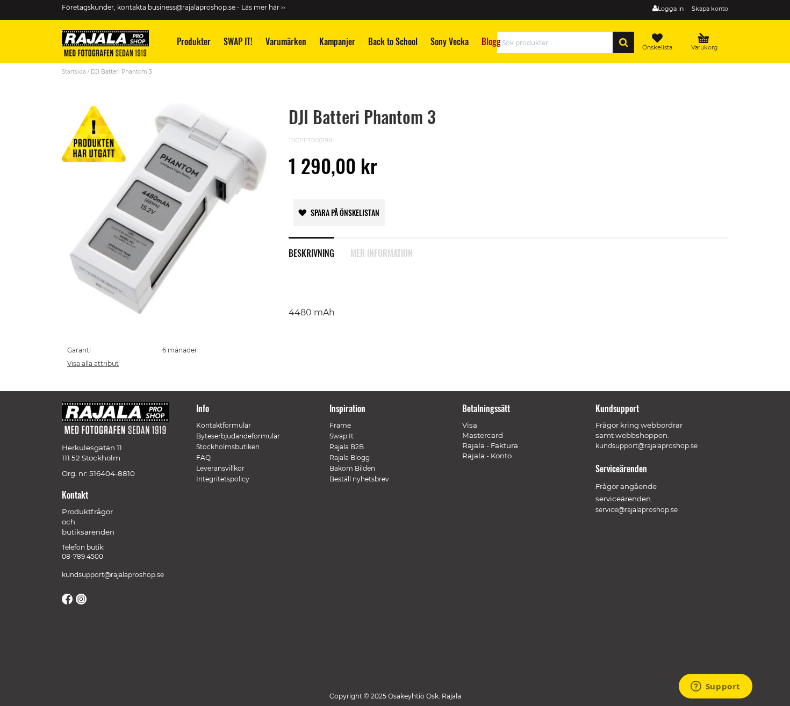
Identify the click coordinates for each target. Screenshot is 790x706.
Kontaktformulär (223, 425)
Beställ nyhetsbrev (359, 479)
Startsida (74, 71)
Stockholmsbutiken (228, 447)
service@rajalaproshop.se (636, 510)
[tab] (319, 247)
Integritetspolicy (222, 479)
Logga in (671, 8)
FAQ (203, 457)
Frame (340, 425)
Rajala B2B (346, 447)
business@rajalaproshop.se (191, 7)
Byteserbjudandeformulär (238, 436)
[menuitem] (193, 41)
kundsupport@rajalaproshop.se (113, 575)
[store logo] (110, 45)
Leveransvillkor (220, 468)
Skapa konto (710, 8)
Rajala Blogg (349, 457)
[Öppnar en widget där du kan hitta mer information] (715, 687)
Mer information (381, 252)
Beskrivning (311, 252)
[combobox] (557, 42)
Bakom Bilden (352, 468)
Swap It (341, 436)
